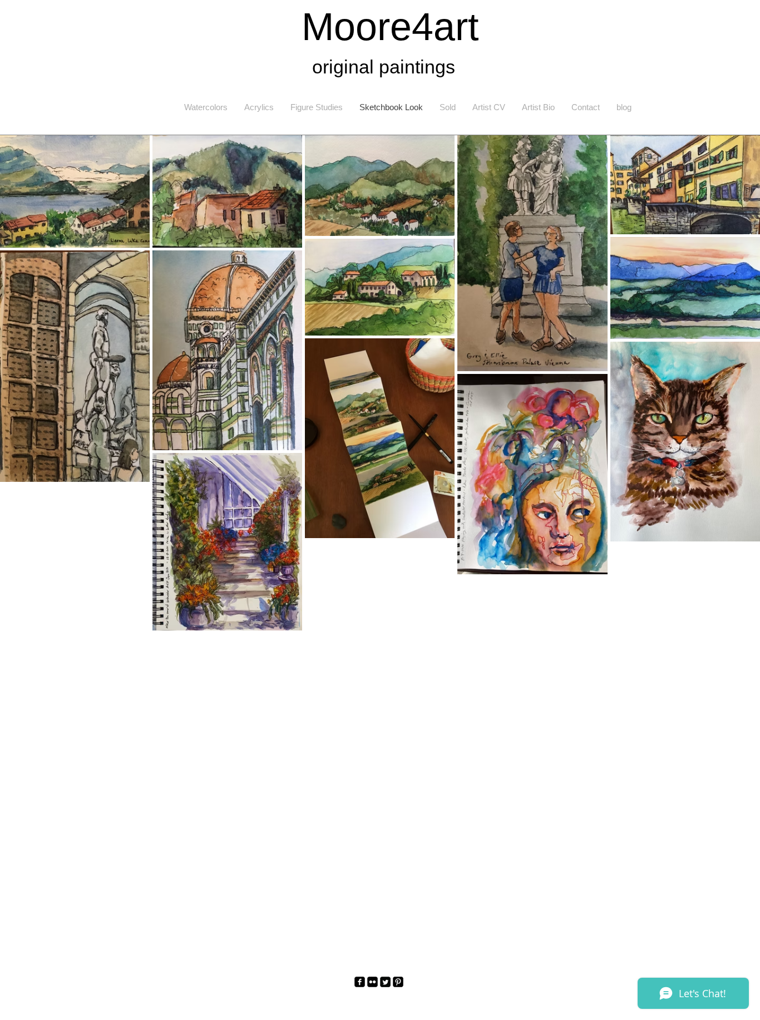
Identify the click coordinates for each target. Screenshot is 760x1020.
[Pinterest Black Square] (398, 982)
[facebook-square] (359, 982)
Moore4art (390, 26)
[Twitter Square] (385, 982)
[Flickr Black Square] (372, 982)
